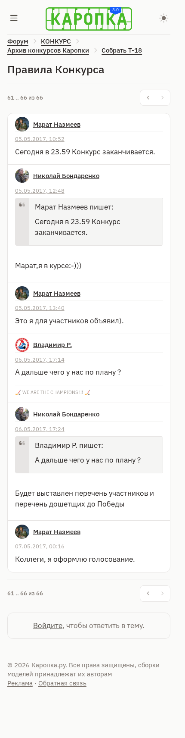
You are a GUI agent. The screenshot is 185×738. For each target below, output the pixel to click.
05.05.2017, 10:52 (40, 138)
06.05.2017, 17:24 (40, 428)
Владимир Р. (52, 345)
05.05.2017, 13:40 (40, 307)
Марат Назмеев (56, 124)
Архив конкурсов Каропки (48, 50)
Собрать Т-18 (122, 50)
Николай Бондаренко (66, 176)
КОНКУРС (56, 41)
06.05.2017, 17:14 (40, 359)
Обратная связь (62, 683)
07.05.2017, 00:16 (40, 546)
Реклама (20, 683)
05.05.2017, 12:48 (40, 190)
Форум (17, 41)
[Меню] (14, 19)
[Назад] (148, 98)
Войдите (47, 625)
